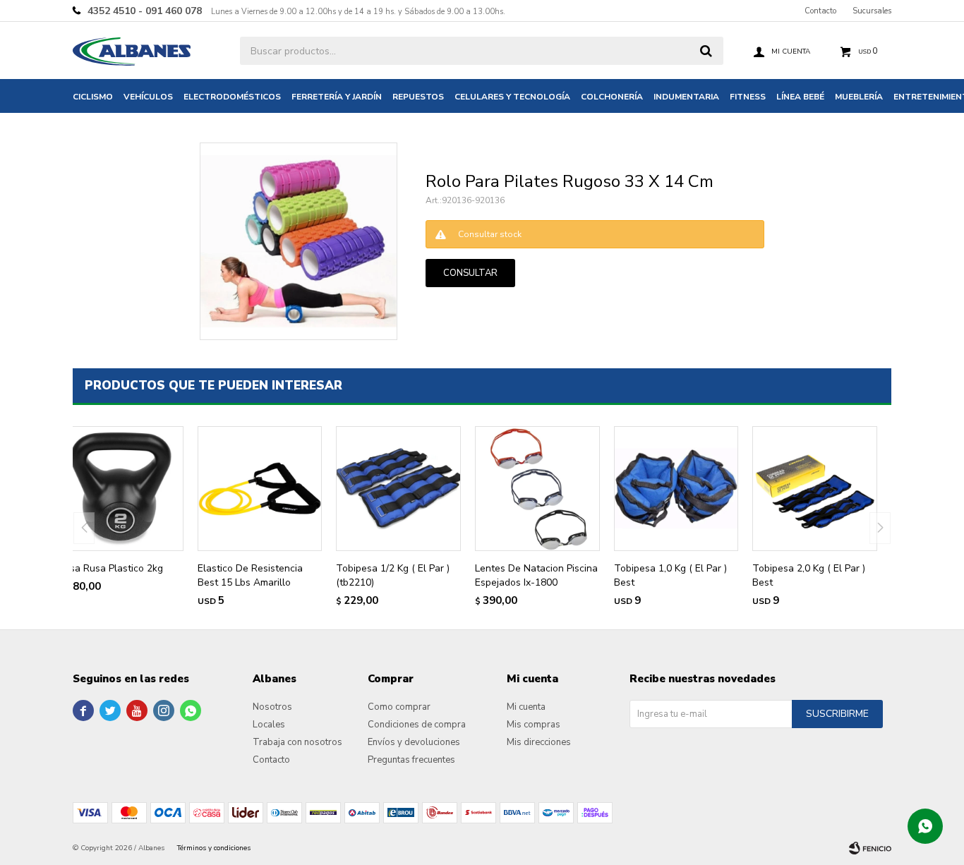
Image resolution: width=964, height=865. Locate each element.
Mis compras (533, 724)
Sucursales (871, 11)
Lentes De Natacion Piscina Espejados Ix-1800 (536, 575)
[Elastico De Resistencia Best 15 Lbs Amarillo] (260, 488)
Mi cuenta (526, 707)
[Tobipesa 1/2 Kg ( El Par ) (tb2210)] (398, 488)
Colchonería (612, 96)
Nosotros (272, 707)
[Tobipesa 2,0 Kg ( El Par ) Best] (814, 488)
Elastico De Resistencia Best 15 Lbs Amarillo (250, 575)
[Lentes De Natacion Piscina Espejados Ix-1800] (537, 488)
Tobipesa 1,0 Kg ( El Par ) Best (670, 575)
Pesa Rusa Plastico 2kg (111, 568)
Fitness (748, 96)
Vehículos (148, 96)
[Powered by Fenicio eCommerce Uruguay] (870, 848)
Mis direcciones (539, 742)
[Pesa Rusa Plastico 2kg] (121, 488)
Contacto (820, 11)
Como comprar (399, 707)
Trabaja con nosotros (297, 742)
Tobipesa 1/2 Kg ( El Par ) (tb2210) (393, 575)
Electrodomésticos (232, 96)
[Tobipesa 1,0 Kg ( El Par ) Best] (676, 488)
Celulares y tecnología (512, 96)
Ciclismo (93, 96)
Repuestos (418, 96)
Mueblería (859, 96)
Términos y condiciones (214, 848)
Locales (269, 724)
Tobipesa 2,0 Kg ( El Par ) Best (808, 575)
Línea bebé (800, 96)
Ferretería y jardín (336, 96)
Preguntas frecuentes (411, 760)
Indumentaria (686, 96)
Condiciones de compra (417, 724)
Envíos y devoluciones (414, 742)
